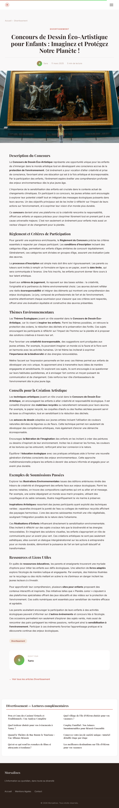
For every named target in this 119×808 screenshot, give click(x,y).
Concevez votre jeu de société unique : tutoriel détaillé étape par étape (87, 736)
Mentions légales (23, 791)
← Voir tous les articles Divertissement (29, 679)
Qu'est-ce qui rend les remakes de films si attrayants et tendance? (29, 746)
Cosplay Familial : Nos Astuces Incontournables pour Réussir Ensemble (84, 727)
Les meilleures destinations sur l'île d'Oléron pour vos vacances (86, 746)
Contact (38, 791)
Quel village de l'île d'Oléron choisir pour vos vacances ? (87, 717)
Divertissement (20, 20)
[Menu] (111, 5)
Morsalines (12, 772)
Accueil (8, 20)
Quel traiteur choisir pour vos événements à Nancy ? (30, 727)
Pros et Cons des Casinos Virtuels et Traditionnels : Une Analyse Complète (27, 717)
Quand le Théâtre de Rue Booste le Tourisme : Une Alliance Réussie (31, 736)
